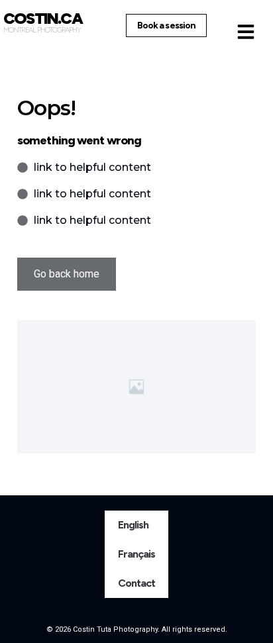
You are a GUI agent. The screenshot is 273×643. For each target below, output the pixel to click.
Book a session (166, 25)
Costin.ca (42, 18)
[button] (246, 32)
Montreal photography (42, 30)
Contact (137, 583)
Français (137, 554)
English (133, 525)
